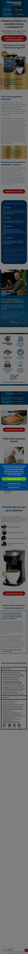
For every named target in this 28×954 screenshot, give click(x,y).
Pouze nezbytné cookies (14, 483)
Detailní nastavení (13, 487)
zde (20, 475)
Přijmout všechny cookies (14, 479)
